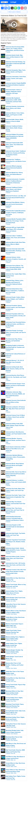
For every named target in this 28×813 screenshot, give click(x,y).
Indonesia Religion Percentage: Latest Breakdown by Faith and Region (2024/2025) (14, 136)
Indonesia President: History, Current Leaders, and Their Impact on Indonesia (15, 307)
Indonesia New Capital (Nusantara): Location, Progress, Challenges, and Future (16, 212)
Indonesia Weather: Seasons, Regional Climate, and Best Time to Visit (15, 440)
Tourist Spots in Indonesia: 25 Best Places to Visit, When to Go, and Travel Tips (15, 448)
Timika (15, 620)
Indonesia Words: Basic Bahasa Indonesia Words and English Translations (15, 465)
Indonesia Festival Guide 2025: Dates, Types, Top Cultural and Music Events (14, 144)
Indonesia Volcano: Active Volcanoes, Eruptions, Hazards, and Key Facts (16, 259)
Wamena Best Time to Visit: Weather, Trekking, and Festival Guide (14, 664)
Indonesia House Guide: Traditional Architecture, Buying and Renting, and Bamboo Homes (16, 152)
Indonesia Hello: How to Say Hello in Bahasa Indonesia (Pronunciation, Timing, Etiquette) (16, 473)
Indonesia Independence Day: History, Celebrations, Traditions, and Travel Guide (15, 290)
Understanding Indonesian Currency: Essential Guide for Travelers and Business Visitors (15, 518)
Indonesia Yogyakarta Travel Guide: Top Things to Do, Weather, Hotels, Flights (16, 541)
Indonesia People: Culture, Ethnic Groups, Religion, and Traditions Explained (15, 299)
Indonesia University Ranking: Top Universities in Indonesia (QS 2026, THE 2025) (15, 63)
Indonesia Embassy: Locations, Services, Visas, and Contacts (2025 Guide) (16, 482)
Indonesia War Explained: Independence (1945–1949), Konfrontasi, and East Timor (14, 99)
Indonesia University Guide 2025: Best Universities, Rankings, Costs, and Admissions (16, 250)
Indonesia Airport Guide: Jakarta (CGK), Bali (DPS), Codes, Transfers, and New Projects (16, 550)
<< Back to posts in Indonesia (14, 11)
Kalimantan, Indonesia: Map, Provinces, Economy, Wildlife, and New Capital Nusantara (15, 393)
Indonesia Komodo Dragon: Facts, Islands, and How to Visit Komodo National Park (15, 385)
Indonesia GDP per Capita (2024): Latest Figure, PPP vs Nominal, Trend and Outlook (15, 229)
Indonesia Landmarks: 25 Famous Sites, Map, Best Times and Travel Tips (15, 408)
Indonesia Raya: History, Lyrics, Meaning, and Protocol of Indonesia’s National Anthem (15, 282)
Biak (14, 746)
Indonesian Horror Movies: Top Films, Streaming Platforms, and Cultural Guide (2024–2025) (15, 267)
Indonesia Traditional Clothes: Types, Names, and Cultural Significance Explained (14, 189)
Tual (14, 759)
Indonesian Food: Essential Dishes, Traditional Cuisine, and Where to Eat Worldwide (16, 324)
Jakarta (14, 581)
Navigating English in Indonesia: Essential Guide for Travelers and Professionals (15, 347)
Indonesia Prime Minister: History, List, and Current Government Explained (15, 204)
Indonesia (7, 4)
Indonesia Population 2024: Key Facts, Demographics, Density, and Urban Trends (15, 315)
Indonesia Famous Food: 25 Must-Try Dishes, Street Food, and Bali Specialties (15, 417)
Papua (12, 620)
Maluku (12, 759)
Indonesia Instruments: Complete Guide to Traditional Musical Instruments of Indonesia (15, 180)
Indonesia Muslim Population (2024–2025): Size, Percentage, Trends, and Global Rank (16, 220)
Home (2, 4)
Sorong (15, 681)
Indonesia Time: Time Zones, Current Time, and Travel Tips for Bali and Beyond (15, 510)
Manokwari (15, 694)
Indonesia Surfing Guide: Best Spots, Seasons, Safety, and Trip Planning (15, 368)
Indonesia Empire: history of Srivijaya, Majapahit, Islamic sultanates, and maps (14, 91)
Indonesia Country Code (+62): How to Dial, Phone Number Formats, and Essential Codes (16, 571)
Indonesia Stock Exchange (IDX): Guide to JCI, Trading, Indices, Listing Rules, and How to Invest (15, 48)
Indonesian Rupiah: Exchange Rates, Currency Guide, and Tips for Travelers (16, 332)
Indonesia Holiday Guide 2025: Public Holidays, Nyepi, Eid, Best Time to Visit (15, 425)
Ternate (15, 766)
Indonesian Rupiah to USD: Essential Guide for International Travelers (15, 526)
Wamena (15, 627)
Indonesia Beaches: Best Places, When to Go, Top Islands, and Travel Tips (16, 377)
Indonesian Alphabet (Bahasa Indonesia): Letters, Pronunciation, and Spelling (15, 457)
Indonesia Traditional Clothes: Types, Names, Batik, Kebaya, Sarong (14, 127)
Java (12, 581)
